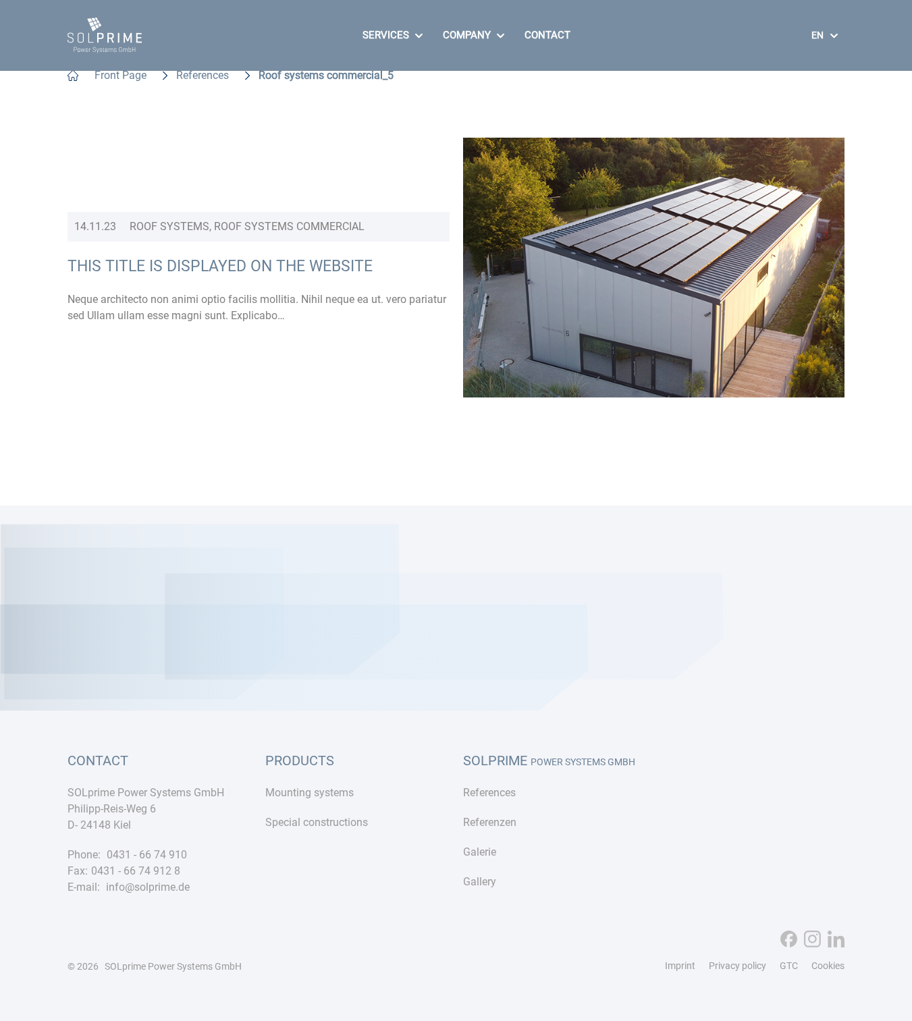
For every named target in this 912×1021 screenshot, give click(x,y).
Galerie (479, 852)
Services (386, 35)
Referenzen (489, 822)
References (202, 75)
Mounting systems (309, 792)
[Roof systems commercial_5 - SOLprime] (105, 44)
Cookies (827, 965)
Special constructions (316, 822)
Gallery (479, 881)
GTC (789, 965)
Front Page (120, 75)
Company (467, 35)
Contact (547, 35)
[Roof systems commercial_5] (654, 389)
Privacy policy (737, 965)
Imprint (680, 965)
